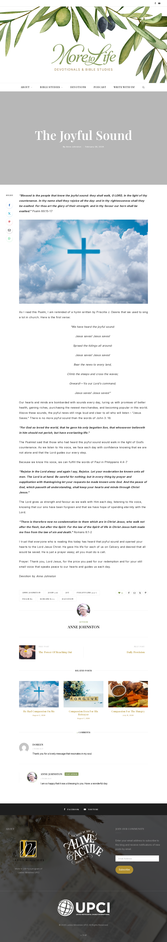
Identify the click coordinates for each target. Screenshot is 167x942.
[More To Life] (83, 57)
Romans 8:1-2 (47, 599)
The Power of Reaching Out (55, 652)
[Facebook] (9, 205)
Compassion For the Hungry (128, 711)
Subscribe (124, 869)
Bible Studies (50, 87)
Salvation (67, 599)
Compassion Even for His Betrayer (83, 713)
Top (84, 935)
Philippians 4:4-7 (87, 592)
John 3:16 (53, 592)
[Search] (142, 87)
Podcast (100, 87)
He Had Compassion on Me (39, 711)
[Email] (9, 230)
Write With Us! (124, 87)
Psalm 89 (27, 599)
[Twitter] (9, 213)
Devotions (78, 87)
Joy (67, 592)
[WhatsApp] (9, 238)
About (25, 87)
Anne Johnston (73, 147)
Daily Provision (136, 652)
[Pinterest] (9, 221)
